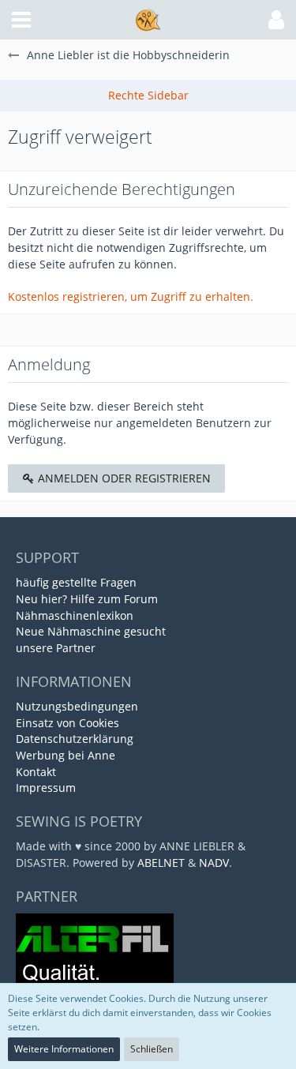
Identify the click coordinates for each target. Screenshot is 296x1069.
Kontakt (36, 771)
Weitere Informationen (64, 1049)
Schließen (151, 1049)
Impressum (46, 787)
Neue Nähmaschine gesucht (91, 631)
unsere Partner (56, 647)
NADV (214, 862)
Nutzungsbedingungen (77, 706)
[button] (21, 19)
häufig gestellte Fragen (76, 582)
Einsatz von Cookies (67, 722)
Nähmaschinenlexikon (74, 615)
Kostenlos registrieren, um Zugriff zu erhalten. (130, 296)
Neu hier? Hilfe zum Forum (87, 598)
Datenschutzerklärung (74, 738)
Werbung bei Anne (65, 755)
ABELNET (161, 862)
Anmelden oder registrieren (123, 478)
